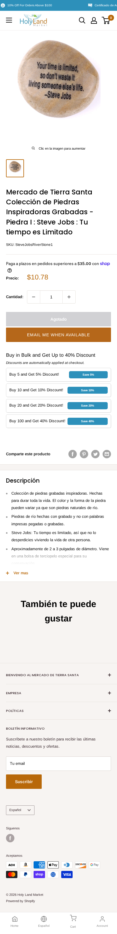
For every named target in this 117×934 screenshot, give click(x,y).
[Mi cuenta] (94, 20)
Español (15, 810)
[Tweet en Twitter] (95, 454)
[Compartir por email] (107, 454)
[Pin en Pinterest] (84, 454)
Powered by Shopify (20, 901)
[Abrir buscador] (82, 20)
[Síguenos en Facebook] (10, 838)
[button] (58, 335)
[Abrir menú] (9, 20)
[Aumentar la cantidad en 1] (69, 297)
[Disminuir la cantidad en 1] (33, 297)
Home (14, 925)
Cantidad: (14, 297)
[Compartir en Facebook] (72, 454)
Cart (73, 926)
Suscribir (24, 781)
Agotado (58, 319)
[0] (106, 20)
